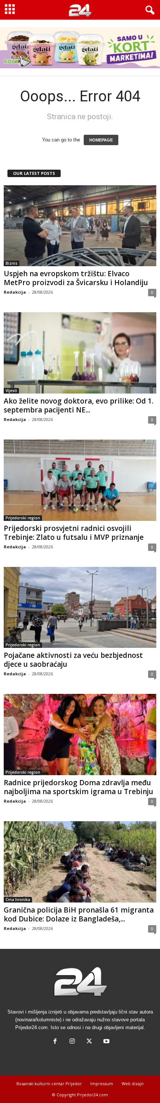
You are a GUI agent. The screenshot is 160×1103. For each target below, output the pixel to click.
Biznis (11, 263)
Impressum (101, 1083)
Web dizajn (133, 1083)
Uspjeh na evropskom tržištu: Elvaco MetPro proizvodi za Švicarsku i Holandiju (76, 278)
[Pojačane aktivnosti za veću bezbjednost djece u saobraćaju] (80, 607)
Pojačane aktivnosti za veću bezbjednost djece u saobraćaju (73, 659)
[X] (89, 1042)
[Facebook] (55, 1042)
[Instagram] (72, 1042)
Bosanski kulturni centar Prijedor (49, 1083)
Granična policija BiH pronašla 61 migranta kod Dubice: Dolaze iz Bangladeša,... (79, 914)
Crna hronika (18, 899)
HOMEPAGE (101, 140)
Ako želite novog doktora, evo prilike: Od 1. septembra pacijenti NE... (78, 405)
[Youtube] (105, 1042)
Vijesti (11, 390)
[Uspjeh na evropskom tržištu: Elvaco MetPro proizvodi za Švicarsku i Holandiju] (80, 226)
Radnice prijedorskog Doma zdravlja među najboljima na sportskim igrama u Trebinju (78, 787)
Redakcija (15, 292)
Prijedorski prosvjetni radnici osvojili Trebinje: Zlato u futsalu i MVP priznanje (74, 532)
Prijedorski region (23, 518)
